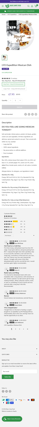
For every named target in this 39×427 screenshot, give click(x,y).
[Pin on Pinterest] (29, 114)
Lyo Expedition (7, 72)
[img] (14, 241)
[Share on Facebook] (25, 114)
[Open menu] (3, 6)
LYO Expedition (12, 14)
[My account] (32, 6)
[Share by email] (36, 114)
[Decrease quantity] (10, 100)
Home (3, 14)
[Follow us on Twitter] (6, 391)
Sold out (19, 107)
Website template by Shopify (9, 411)
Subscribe (8, 377)
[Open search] (28, 6)
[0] (36, 6)
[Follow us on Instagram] (10, 391)
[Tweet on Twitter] (32, 114)
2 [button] (15, 329)
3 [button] (19, 329)
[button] (6, 78)
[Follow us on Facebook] (3, 391)
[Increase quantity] (20, 100)
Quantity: (4, 100)
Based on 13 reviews (10, 218)
